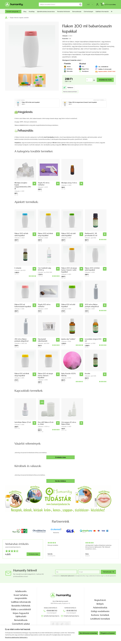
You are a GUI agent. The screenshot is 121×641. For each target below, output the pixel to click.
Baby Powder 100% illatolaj (68, 374)
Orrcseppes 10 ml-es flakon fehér (68, 423)
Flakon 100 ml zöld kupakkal (68, 305)
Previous (45, 549)
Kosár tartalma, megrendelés (21, 597)
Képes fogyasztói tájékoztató (21, 615)
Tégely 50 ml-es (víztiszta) (43, 184)
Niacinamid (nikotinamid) (42, 340)
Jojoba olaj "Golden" (68, 339)
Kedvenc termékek (100, 615)
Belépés (100, 604)
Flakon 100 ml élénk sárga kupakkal (22, 374)
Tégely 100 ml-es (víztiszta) (44, 305)
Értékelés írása (60, 457)
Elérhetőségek (88, 11)
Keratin (87, 373)
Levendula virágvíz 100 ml (93, 340)
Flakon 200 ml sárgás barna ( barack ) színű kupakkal (69, 270)
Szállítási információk (102, 11)
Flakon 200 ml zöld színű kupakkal (68, 234)
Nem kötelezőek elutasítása (88, 633)
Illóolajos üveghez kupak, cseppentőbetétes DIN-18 (23, 186)
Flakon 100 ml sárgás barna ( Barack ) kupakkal (45, 375)
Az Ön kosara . (110, 4)
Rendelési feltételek (63, 11)
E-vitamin (18, 268)
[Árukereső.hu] (56, 529)
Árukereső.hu (56, 532)
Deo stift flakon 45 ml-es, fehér (46, 423)
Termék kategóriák (13, 11)
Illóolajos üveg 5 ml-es (69, 183)
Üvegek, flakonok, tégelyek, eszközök (19, 17)
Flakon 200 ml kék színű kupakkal (21, 234)
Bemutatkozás (76, 11)
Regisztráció (100, 600)
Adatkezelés (21, 591)
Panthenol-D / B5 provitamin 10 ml (91, 234)
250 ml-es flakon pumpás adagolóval (21, 340)
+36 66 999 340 (51, 610)
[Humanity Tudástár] (58, 498)
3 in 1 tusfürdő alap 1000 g (44, 269)
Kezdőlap (32, 11)
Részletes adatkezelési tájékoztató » (16, 637)
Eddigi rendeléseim (100, 611)
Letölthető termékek (100, 618)
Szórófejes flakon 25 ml (23, 422)
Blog (24, 11)
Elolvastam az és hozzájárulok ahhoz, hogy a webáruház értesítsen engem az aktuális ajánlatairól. (85, 575)
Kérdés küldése (60, 481)
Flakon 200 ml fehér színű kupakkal (92, 269)
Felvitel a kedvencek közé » (70, 91)
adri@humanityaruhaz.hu (51, 616)
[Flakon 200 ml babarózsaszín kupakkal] (25, 80)
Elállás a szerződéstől (21, 609)
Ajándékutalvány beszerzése (46, 11)
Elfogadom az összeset (108, 633)
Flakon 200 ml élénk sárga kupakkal (45, 234)
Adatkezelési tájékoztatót (67, 575)
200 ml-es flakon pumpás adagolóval (92, 305)
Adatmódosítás (100, 607)
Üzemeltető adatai (21, 624)
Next (118, 549)
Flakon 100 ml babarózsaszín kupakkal (23, 305)
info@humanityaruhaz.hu (71, 616)
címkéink (22, 125)
